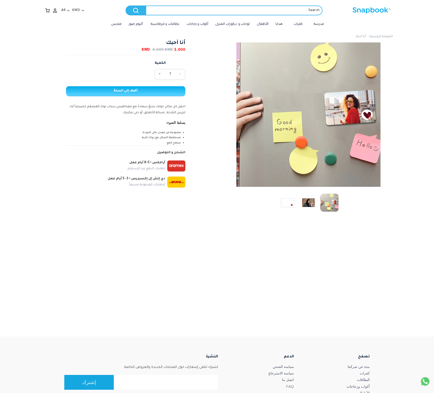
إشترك (89, 382)
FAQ (290, 386)
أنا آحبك (360, 36)
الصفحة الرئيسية (381, 36)
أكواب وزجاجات (358, 386)
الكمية (160, 63)
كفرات (365, 373)
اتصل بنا (288, 379)
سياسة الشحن (283, 366)
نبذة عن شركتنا (359, 366)
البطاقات (363, 379)
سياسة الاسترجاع (281, 373)
